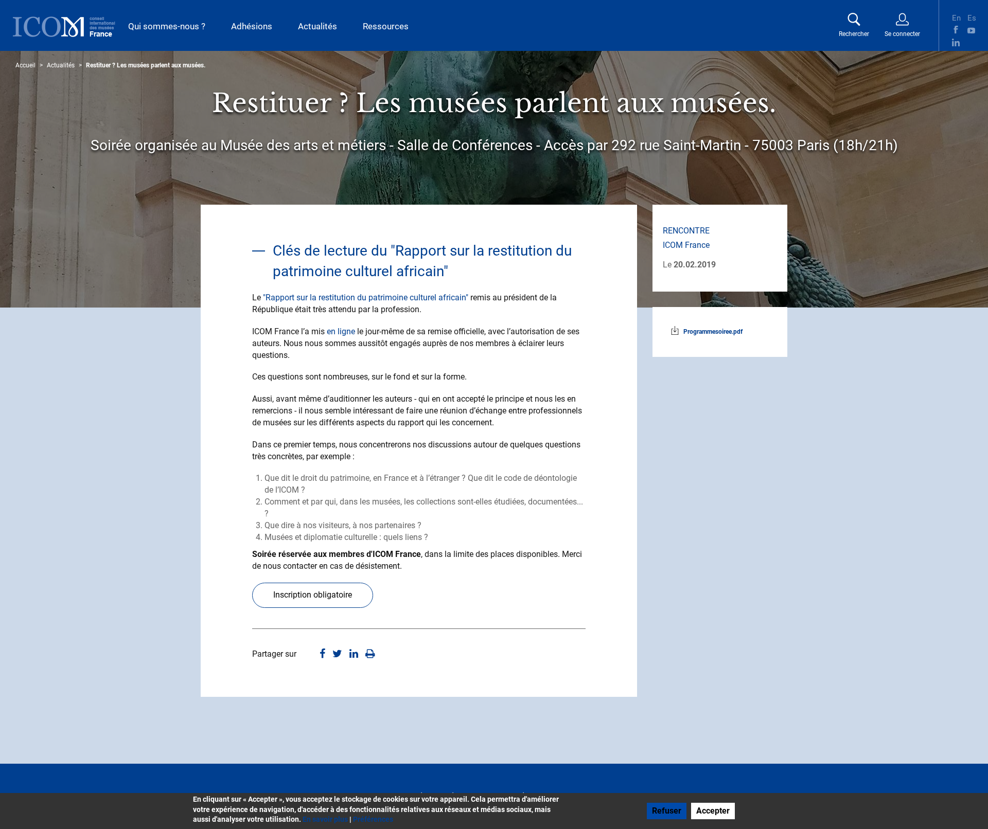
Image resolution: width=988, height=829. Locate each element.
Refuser (666, 811)
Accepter (713, 811)
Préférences (373, 819)
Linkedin (956, 42)
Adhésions (251, 26)
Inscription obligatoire (312, 595)
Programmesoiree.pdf (713, 331)
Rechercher (854, 34)
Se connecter (902, 34)
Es (971, 17)
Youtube (971, 29)
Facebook (956, 29)
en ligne (341, 331)
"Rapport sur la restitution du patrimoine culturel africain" (366, 297)
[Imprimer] (370, 654)
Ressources (386, 26)
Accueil (25, 65)
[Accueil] (64, 26)
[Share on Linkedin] (353, 654)
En (956, 17)
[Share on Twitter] (337, 654)
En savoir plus (325, 819)
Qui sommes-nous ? (166, 26)
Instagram (971, 42)
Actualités (317, 26)
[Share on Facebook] (322, 654)
